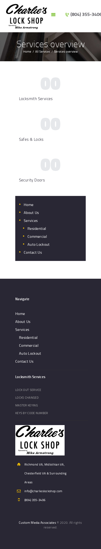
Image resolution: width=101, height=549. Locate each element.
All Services (42, 51)
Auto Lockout (38, 244)
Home (27, 51)
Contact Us (33, 252)
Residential (36, 228)
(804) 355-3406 (34, 500)
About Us (31, 212)
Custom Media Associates (37, 522)
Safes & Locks (31, 139)
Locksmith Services (36, 98)
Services (31, 220)
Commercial (37, 236)
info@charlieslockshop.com (43, 491)
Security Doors (32, 179)
